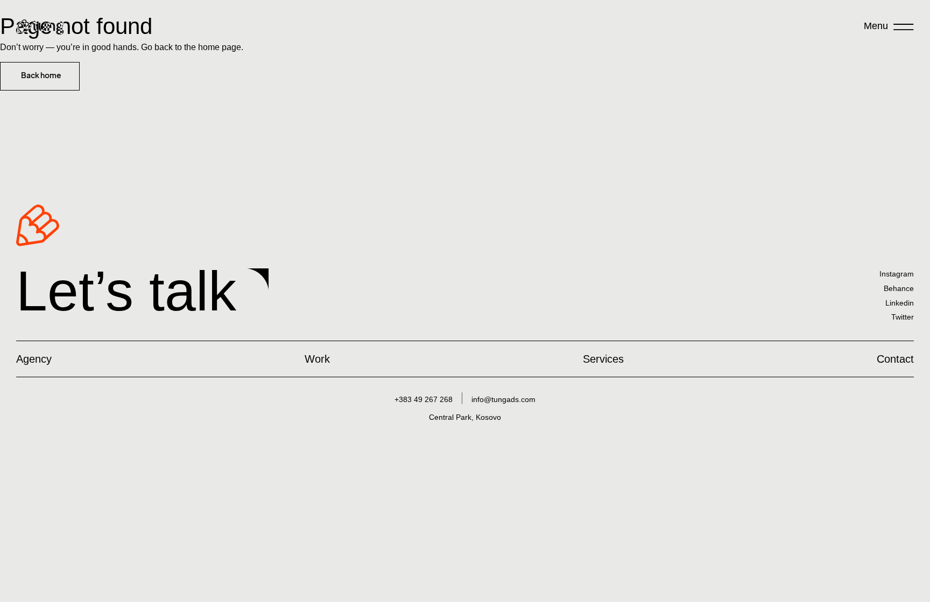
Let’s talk (126, 291)
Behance (899, 288)
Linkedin (899, 303)
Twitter (902, 317)
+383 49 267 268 (423, 399)
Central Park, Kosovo (465, 417)
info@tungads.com (503, 399)
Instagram (896, 273)
